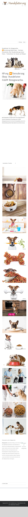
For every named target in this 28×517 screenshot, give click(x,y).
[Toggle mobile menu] (25, 5)
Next (24, 42)
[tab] (7, 163)
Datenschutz (13, 504)
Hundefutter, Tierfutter (7, 163)
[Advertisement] (14, 22)
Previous (20, 42)
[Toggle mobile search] (22, 5)
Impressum (18, 504)
